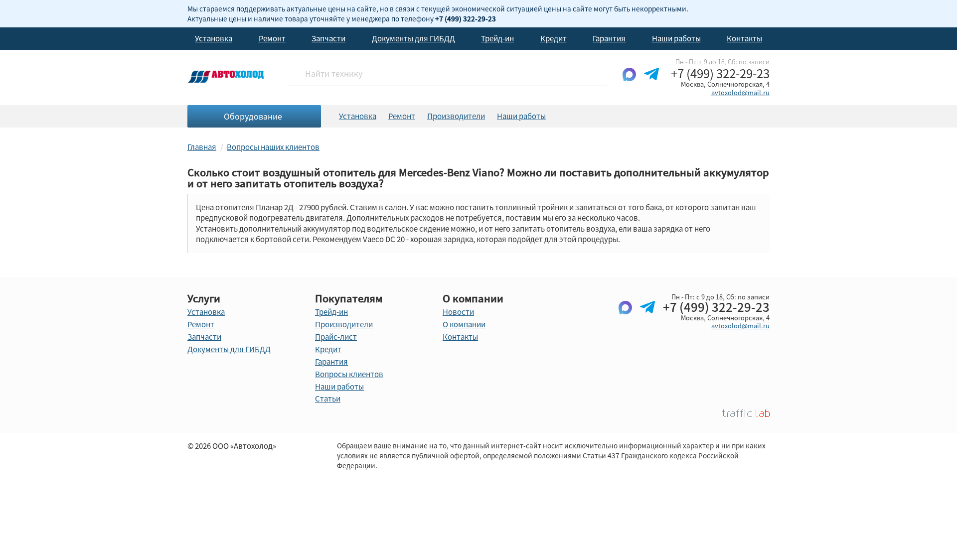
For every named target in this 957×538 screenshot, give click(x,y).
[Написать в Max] (629, 82)
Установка (213, 38)
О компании (464, 324)
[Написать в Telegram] (651, 82)
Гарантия (609, 38)
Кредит (553, 38)
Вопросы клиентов (349, 374)
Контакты (744, 38)
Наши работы (676, 38)
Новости (458, 311)
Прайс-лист (336, 336)
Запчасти (328, 38)
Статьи (327, 398)
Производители (456, 116)
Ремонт (272, 38)
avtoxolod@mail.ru (740, 92)
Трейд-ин (497, 38)
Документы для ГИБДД (413, 38)
